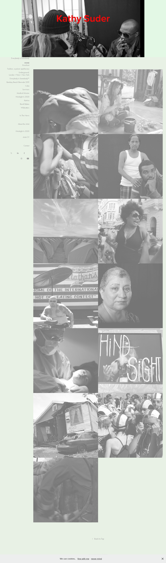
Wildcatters (25, 108)
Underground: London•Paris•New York (19, 73)
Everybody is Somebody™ (19, 78)
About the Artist (23, 124)
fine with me (83, 558)
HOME (26, 63)
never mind (96, 558)
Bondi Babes (24, 104)
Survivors (25, 89)
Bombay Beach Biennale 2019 (18, 82)
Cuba (27, 86)
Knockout (25, 65)
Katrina (26, 100)
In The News (24, 115)
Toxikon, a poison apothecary (18, 69)
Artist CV (26, 137)
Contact (26, 145)
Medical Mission (23, 93)
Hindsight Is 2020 (22, 97)
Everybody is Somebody (20, 58)
